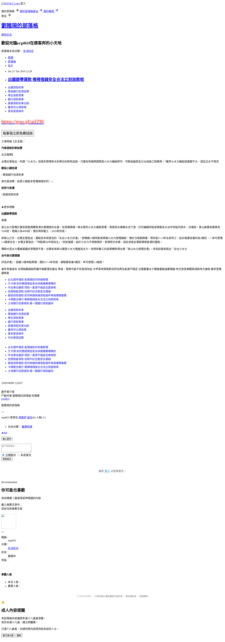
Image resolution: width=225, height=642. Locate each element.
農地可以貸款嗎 (17, 107)
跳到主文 (6, 34)
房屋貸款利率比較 (18, 103)
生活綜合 (28, 51)
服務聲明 (144, 596)
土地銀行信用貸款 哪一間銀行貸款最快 (30, 303)
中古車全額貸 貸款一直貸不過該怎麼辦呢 (32, 287)
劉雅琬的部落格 (19, 26)
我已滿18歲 (8, 635)
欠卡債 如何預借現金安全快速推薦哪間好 (32, 283)
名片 (10, 65)
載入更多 (7, 439)
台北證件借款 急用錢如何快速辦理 (28, 279)
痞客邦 (23, 417)
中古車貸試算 (16, 337)
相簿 (10, 57)
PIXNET (88, 596)
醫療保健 (27, 426)
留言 (29, 417)
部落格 (12, 61)
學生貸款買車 (16, 95)
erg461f (5, 398)
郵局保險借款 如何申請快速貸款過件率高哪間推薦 (37, 295)
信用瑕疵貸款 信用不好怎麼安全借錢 (29, 291)
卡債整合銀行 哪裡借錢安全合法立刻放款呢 (33, 299)
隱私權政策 (131, 596)
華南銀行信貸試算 (18, 91)
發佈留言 (7, 459)
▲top (4, 432)
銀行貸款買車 (16, 99)
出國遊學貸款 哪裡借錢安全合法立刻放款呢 (46, 79)
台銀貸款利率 (16, 87)
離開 (19, 635)
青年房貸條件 (16, 111)
